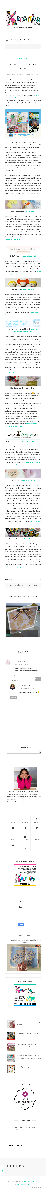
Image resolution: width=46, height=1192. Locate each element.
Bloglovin (36, 831)
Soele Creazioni (31, 211)
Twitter (13, 848)
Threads (24, 848)
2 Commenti (9, 579)
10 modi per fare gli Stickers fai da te (29, 1067)
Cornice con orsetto (12, 239)
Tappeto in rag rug (14, 567)
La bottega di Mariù (29, 480)
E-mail (13, 831)
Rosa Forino (25, 685)
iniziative (23, 59)
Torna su (35, 1187)
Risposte (15, 680)
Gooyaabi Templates (25, 1184)
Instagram (25, 822)
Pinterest (36, 822)
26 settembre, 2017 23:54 (27, 688)
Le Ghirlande (21, 661)
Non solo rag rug (30, 539)
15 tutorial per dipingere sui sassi (28, 1033)
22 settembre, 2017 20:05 (22, 664)
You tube (25, 839)
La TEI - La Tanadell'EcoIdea (29, 442)
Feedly (37, 839)
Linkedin (24, 831)
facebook (13, 822)
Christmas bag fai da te (19, 633)
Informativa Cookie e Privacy (25, 1127)
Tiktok (13, 839)
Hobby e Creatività (29, 256)
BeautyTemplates (27, 1181)
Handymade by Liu (28, 289)
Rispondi (37, 679)
